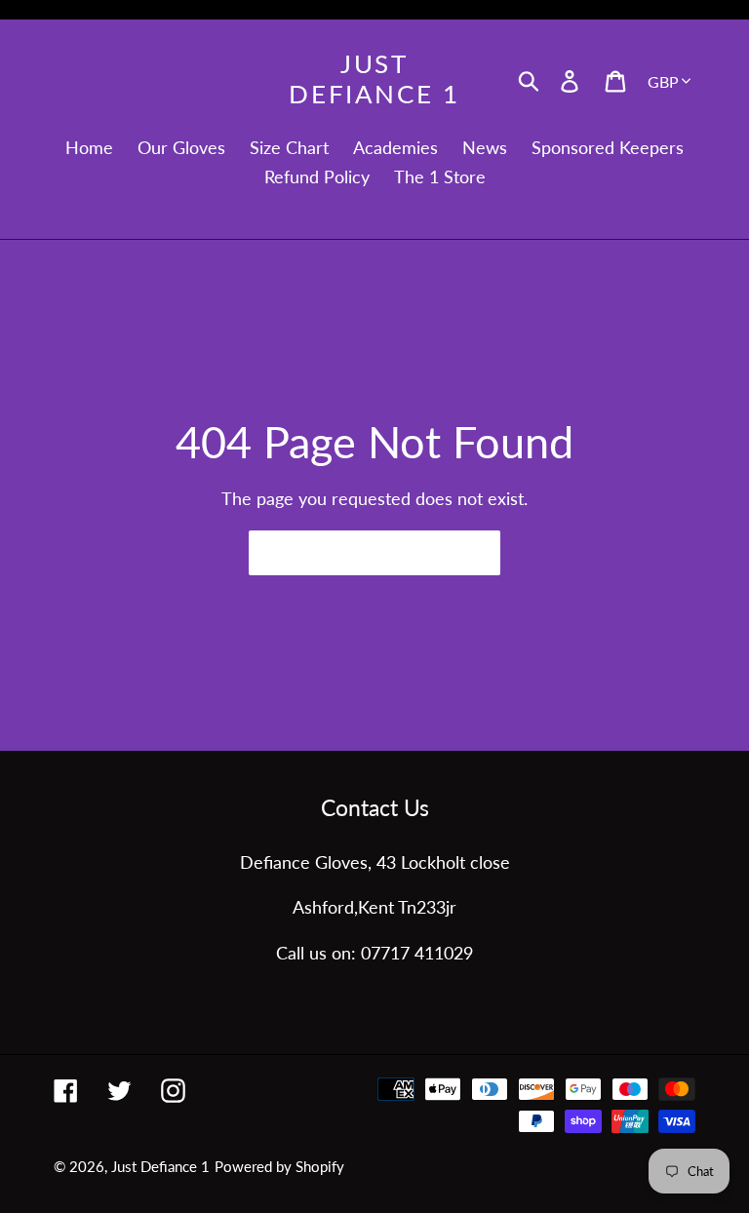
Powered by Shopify (279, 1166)
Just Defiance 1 (374, 79)
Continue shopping (360, 552)
